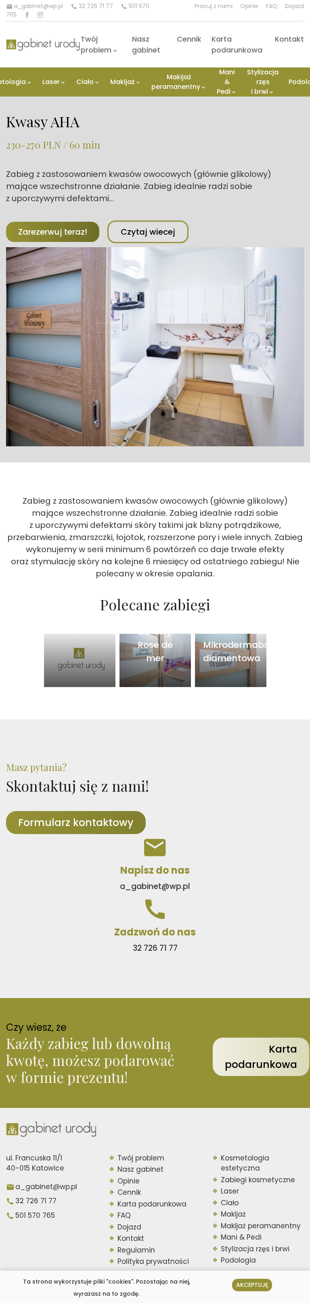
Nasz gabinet (140, 1169)
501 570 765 (35, 1215)
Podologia (238, 1260)
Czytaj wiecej (148, 231)
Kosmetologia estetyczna (245, 1163)
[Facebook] (27, 15)
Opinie (249, 6)
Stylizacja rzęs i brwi (263, 81)
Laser (51, 81)
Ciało (85, 81)
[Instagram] (40, 15)
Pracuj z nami (213, 6)
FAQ (271, 6)
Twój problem (140, 1158)
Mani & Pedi (226, 81)
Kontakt (289, 39)
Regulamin (136, 1250)
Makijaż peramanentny (175, 81)
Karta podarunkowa (261, 1057)
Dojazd (294, 6)
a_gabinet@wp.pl (46, 1187)
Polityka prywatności (153, 1261)
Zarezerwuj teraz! (52, 231)
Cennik (189, 39)
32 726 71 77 (36, 1201)
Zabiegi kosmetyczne (258, 1180)
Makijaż (122, 81)
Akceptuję (252, 1285)
